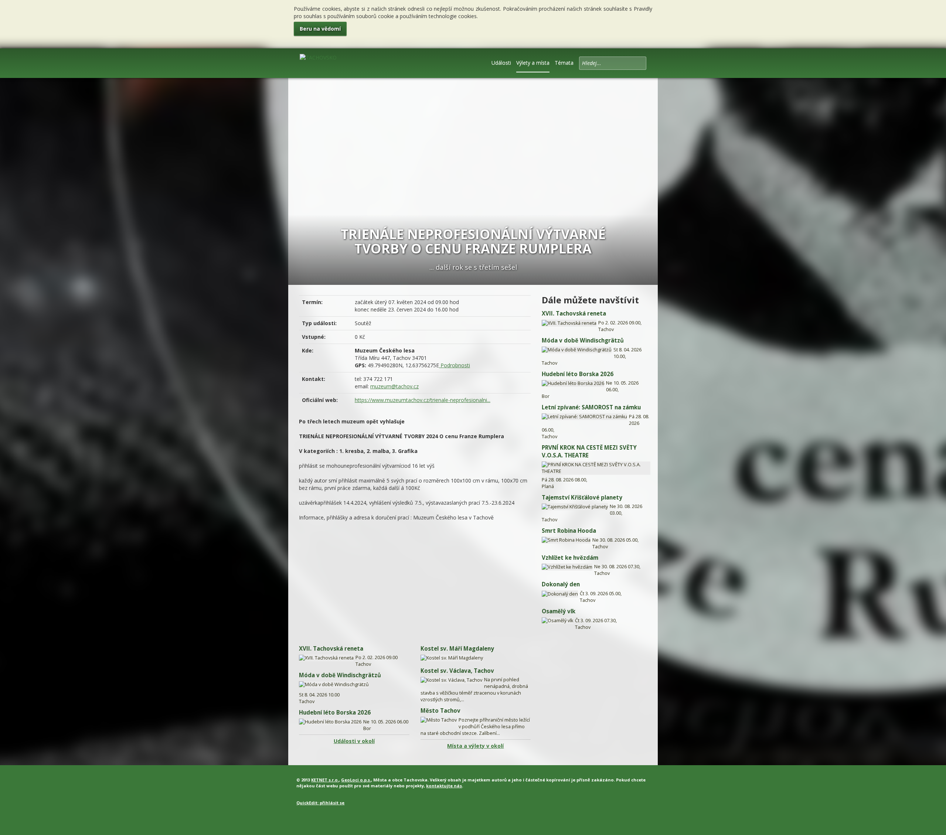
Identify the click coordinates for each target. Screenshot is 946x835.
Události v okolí (354, 740)
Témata (564, 62)
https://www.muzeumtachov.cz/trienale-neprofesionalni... (422, 399)
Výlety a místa (532, 62)
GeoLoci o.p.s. (356, 780)
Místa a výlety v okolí (475, 745)
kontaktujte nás (444, 785)
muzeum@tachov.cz (394, 386)
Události (501, 62)
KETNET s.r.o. (325, 780)
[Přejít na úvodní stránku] (318, 62)
